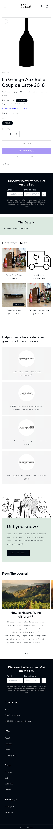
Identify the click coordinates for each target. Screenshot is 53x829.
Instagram (10, 806)
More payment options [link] (26, 157)
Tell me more (18, 553)
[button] (5, 6)
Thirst (30, 828)
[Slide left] (21, 653)
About (7, 738)
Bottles (8, 772)
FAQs (7, 709)
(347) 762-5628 (12, 715)
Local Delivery (39, 275)
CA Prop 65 (10, 755)
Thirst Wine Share (14, 275)
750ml (9, 123)
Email (9, 190)
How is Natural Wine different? (26, 614)
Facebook (9, 812)
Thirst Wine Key (14, 310)
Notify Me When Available (14, 108)
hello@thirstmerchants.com (18, 721)
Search (8, 790)
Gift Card (10, 784)
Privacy (8, 744)
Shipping (5, 104)
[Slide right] (32, 653)
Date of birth (30, 190)
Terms (7, 750)
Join (7, 778)
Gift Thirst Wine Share (39, 310)
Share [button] (7, 164)
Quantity (6, 129)
